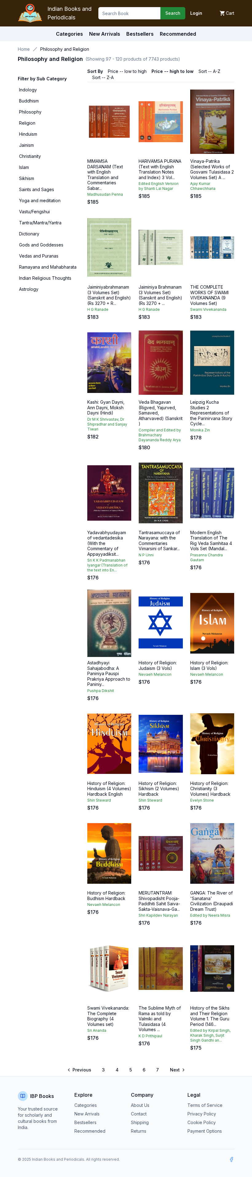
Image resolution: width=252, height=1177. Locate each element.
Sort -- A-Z (209, 71)
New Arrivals (87, 1113)
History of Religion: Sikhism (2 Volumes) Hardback (159, 789)
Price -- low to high (127, 71)
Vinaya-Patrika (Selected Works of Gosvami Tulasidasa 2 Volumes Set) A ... (212, 169)
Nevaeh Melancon (155, 674)
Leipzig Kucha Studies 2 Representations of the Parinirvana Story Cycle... (211, 412)
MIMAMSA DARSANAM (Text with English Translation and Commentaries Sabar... (105, 174)
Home (24, 49)
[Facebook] (231, 1159)
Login (196, 13)
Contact (139, 1113)
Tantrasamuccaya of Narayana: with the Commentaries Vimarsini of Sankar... (159, 540)
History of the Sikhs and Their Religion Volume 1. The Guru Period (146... (210, 1016)
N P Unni (146, 555)
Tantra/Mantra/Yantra (40, 222)
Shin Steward (99, 800)
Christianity (30, 156)
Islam (24, 167)
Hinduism (28, 134)
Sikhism (26, 178)
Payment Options (204, 1131)
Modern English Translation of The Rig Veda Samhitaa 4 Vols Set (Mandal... (211, 540)
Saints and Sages (36, 189)
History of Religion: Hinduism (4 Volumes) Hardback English (109, 789)
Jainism (26, 145)
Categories (69, 34)
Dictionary (29, 233)
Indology (28, 89)
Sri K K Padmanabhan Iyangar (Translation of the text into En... (107, 565)
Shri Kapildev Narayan (158, 915)
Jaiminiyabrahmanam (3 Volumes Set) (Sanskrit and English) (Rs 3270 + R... (109, 295)
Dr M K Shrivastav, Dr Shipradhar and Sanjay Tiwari (107, 424)
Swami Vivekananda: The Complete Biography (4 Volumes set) (108, 1016)
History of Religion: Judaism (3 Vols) (158, 665)
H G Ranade (97, 309)
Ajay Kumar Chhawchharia (202, 186)
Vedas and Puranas (38, 255)
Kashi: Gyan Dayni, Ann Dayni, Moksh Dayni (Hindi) (105, 407)
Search (172, 13)
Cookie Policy (201, 1122)
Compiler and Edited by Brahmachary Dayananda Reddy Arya (160, 435)
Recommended (89, 1131)
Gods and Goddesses (41, 244)
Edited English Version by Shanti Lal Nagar (159, 186)
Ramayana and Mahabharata (48, 267)
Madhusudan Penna (105, 194)
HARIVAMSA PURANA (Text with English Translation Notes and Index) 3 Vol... (160, 169)
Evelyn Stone (202, 800)
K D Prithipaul (150, 1036)
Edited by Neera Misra (210, 915)
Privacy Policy (201, 1113)
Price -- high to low (173, 71)
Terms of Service (204, 1105)
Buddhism (29, 100)
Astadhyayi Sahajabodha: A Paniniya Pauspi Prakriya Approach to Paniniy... (108, 673)
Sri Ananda (96, 1030)
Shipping (140, 1122)
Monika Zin (200, 430)
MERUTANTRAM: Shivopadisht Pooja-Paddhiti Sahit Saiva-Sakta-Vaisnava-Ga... (159, 901)
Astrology (28, 289)
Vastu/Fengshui (34, 211)
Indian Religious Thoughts (45, 278)
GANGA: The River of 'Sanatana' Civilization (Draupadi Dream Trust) (211, 901)
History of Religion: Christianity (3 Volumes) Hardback (210, 789)
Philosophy (30, 111)
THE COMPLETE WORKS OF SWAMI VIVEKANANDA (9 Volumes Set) (209, 295)
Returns (138, 1131)
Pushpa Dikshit (100, 690)
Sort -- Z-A (103, 77)
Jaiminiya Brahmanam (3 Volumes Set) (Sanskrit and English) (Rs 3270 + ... (160, 295)
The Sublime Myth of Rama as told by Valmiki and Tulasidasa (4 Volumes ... (160, 1018)
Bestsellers (85, 1122)
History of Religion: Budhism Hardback (106, 895)
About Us (140, 1105)
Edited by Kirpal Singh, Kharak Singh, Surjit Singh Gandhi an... (210, 1035)
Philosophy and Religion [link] (64, 49)
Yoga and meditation (40, 200)
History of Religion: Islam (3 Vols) (209, 665)
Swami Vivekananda (208, 309)
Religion (27, 123)
